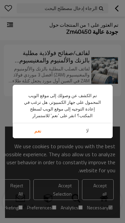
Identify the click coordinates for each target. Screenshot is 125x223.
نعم (37, 131)
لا (87, 131)
